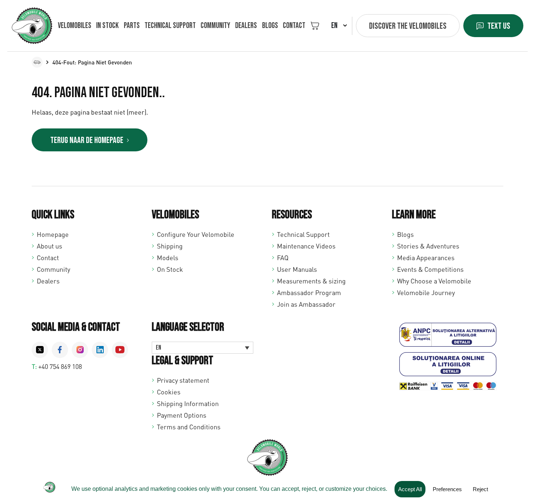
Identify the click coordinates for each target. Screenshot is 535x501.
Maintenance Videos (306, 246)
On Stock (170, 269)
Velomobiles (74, 26)
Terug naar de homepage (86, 140)
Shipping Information (188, 403)
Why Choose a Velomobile (434, 281)
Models (167, 258)
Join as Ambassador (306, 304)
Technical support (170, 26)
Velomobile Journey (426, 293)
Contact (294, 26)
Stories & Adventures (428, 246)
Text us (498, 26)
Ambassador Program (309, 293)
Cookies (169, 392)
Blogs (270, 26)
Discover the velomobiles (408, 26)
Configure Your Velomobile (195, 234)
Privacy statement (183, 380)
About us (49, 246)
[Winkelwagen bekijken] (315, 25)
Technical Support (303, 234)
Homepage (53, 234)
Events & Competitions (430, 269)
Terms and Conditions (189, 427)
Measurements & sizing (311, 281)
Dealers (246, 26)
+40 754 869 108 (60, 366)
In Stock (107, 26)
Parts (132, 26)
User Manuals (297, 269)
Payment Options (181, 415)
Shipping (170, 246)
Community (215, 26)
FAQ (283, 258)
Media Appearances (426, 258)
